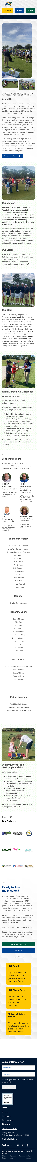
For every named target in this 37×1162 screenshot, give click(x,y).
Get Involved (18, 950)
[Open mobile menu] (3, 17)
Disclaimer (22, 1156)
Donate (30, 10)
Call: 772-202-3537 (9, 1129)
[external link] (7, 1099)
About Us (5, 1112)
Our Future (7, 10)
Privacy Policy (4, 1157)
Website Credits (29, 1157)
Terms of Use (13, 1157)
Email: (9, 1139)
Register (19, 10)
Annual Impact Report (10, 156)
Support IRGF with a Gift (18, 944)
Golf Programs (7, 1120)
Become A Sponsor (18, 957)
